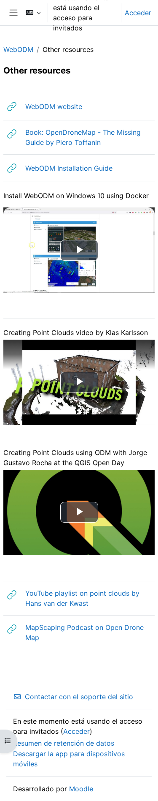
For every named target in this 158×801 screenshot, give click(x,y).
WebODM (18, 49)
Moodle (81, 789)
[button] (33, 12)
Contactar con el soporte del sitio (79, 696)
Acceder (138, 12)
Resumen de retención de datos (63, 743)
